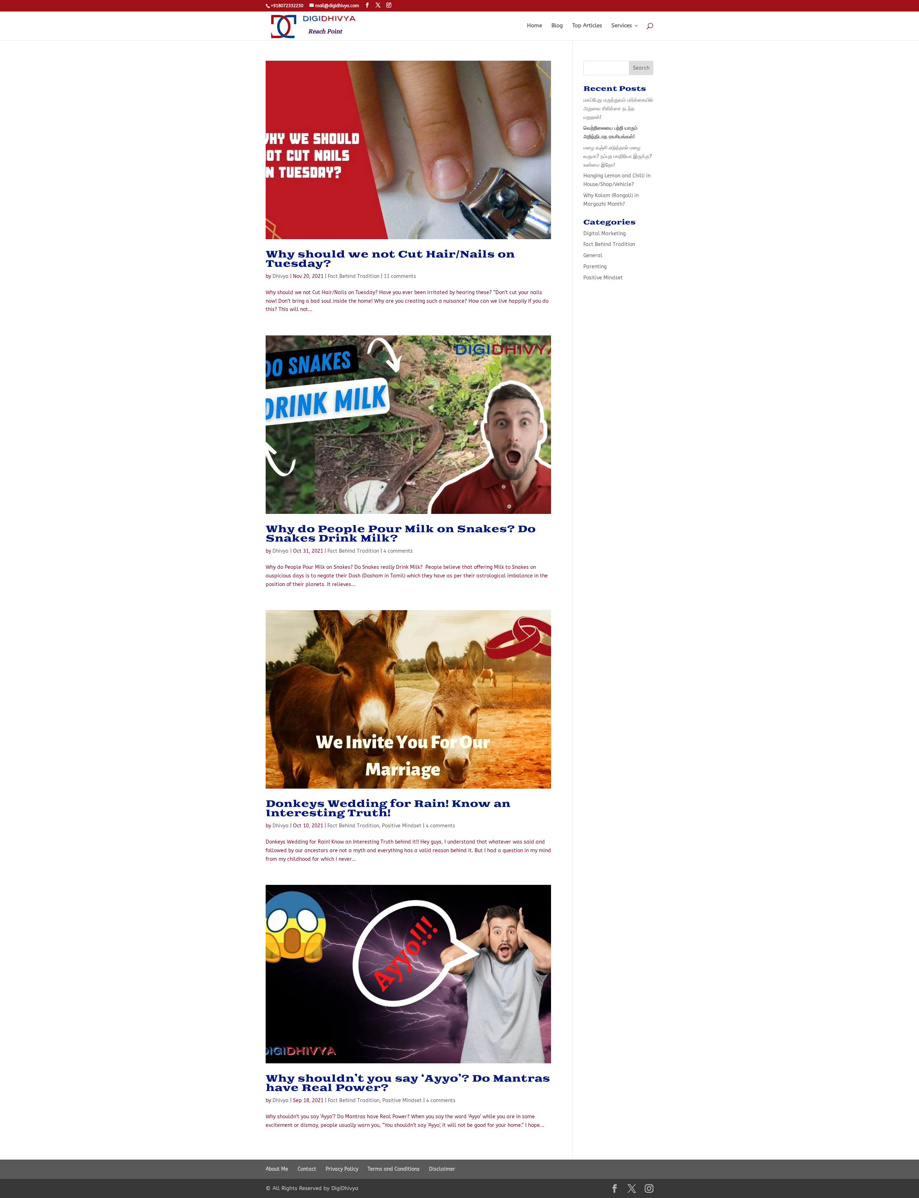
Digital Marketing (604, 234)
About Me (277, 1169)
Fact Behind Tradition (353, 276)
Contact (307, 1169)
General (592, 255)
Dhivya (280, 276)
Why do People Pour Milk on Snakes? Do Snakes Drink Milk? (401, 534)
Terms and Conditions (394, 1169)
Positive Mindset (401, 826)
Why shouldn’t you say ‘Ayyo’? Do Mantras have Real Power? (408, 1083)
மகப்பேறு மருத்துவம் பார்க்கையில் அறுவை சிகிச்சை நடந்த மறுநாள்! (618, 108)
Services (621, 26)
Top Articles (587, 26)
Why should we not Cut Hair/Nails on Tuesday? (390, 259)
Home (534, 26)
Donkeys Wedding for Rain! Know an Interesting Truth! (388, 808)
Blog (557, 26)
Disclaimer (442, 1169)
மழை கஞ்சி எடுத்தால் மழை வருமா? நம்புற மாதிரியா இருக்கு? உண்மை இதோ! (617, 156)
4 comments (398, 551)
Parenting (595, 267)
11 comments (400, 276)
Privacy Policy (342, 1169)
